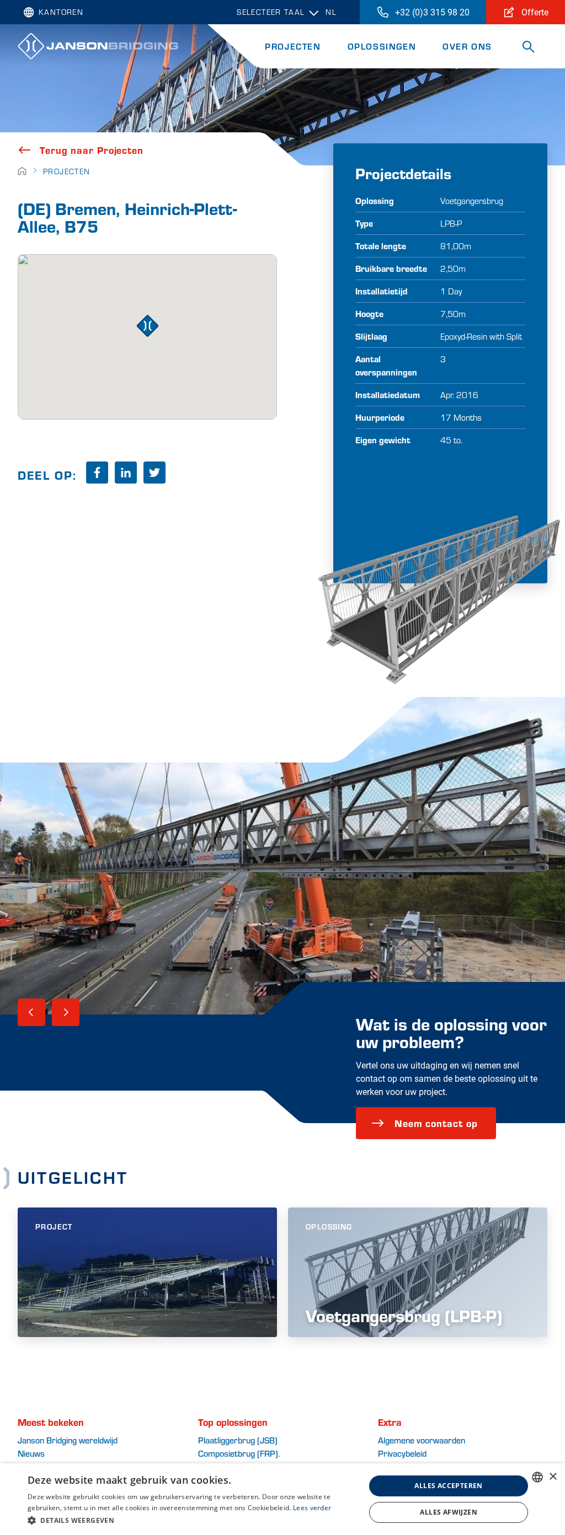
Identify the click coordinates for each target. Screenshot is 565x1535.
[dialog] (282, 1499)
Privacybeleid (402, 1453)
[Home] (22, 171)
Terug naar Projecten (91, 150)
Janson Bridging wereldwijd (68, 1440)
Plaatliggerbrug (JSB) (238, 1440)
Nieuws (31, 1453)
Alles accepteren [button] (448, 1485)
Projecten (293, 46)
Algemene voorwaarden (421, 1440)
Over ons (467, 46)
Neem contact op (436, 1123)
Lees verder (312, 1507)
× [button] (552, 1477)
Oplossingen (382, 46)
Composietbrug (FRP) (238, 1453)
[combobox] (537, 1477)
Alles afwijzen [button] (448, 1512)
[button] (191, 1520)
